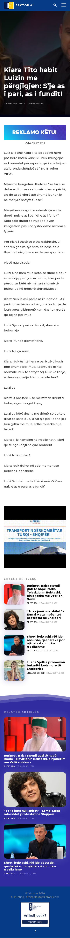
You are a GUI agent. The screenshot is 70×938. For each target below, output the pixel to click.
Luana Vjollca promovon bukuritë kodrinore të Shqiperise (46, 665)
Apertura (32, 603)
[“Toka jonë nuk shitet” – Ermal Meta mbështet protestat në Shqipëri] (14, 619)
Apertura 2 (33, 651)
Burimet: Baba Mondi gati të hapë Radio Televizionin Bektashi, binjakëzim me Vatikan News (44, 592)
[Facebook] (35, 931)
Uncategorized (36, 673)
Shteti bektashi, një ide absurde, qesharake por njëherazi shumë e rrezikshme (46, 641)
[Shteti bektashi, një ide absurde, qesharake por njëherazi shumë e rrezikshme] (14, 645)
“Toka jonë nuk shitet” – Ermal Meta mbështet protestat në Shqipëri (45, 614)
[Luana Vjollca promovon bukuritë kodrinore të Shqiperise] (14, 670)
